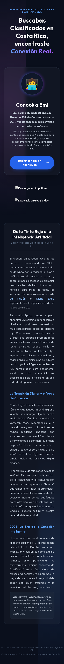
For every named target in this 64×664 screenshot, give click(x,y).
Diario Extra (45, 298)
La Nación (18, 298)
